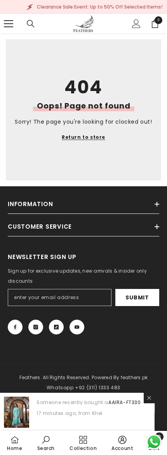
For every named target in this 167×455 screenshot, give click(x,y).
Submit (137, 297)
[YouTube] (77, 327)
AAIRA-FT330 (124, 402)
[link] (46, 442)
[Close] (149, 397)
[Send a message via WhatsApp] (154, 442)
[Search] (30, 23)
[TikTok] (56, 327)
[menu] (8, 23)
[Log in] (136, 23)
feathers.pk (134, 377)
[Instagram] (35, 327)
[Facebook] (15, 327)
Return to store (83, 137)
